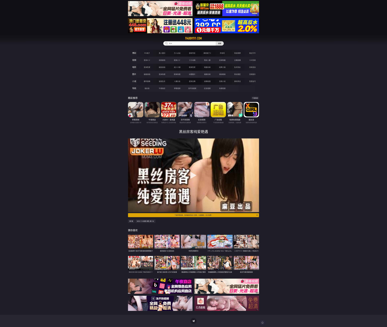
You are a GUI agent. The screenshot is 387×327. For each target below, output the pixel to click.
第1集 (131, 221)
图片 (134, 74)
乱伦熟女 (237, 67)
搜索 (219, 43)
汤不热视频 (192, 88)
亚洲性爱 (147, 67)
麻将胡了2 (207, 53)
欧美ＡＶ (177, 60)
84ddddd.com (193, 38)
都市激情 (147, 81)
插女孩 (147, 88)
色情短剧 (222, 88)
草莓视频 (177, 88)
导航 (134, 88)
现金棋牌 (237, 53)
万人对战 (177, 53)
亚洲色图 (162, 74)
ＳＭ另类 (252, 60)
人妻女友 (177, 81)
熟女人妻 (207, 60)
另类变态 (252, 67)
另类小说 (222, 81)
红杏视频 (207, 88)
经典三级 (222, 67)
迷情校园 (207, 81)
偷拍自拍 (162, 67)
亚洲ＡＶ (147, 60)
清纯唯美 (222, 74)
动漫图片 (192, 74)
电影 (134, 67)
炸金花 (222, 53)
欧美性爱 (192, 67)
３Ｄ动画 (192, 60)
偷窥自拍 (147, 74)
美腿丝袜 (207, 74)
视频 (134, 60)
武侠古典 (192, 81)
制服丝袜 (207, 67)
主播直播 (237, 60)
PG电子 (147, 53)
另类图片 (252, 74)
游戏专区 (192, 53)
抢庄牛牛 (252, 53)
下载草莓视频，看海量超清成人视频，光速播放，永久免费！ (193, 215)
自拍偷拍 (162, 60)
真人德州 (162, 53)
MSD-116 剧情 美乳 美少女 (145, 221)
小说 (134, 81)
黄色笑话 (237, 81)
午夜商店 (162, 88)
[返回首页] (262, 322)
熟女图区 (237, 74)
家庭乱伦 (162, 81)
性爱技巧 (252, 81)
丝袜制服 (222, 60)
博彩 (134, 53)
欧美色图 (177, 74)
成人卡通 (177, 67)
